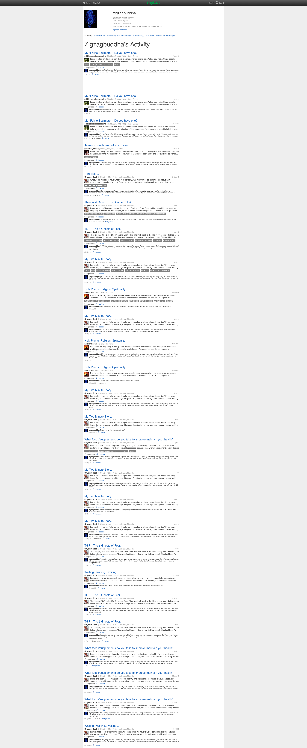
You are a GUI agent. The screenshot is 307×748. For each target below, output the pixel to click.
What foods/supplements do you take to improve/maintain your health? (129, 439)
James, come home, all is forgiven (106, 145)
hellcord (88, 292)
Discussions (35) (99, 35)
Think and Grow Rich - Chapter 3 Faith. (109, 202)
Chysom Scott (90, 176)
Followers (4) (160, 35)
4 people (101, 273)
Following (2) (170, 35)
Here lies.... (91, 173)
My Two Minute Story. (98, 259)
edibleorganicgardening (95, 56)
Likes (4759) (150, 35)
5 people (101, 67)
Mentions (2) (139, 35)
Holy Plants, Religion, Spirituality (104, 289)
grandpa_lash (90, 148)
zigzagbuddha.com (120, 29)
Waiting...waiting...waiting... (101, 572)
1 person (96, 74)
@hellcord (96, 292)
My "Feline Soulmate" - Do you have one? (110, 52)
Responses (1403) (113, 35)
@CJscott (101, 177)
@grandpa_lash (103, 148)
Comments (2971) (127, 35)
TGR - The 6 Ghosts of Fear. (102, 228)
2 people (106, 138)
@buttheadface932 (114, 56)
